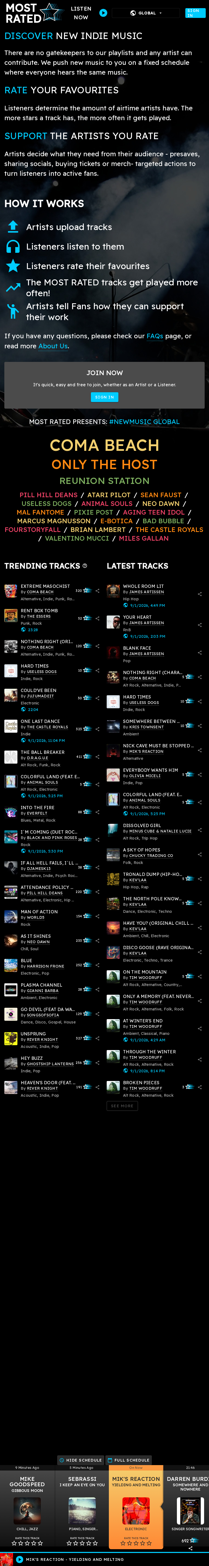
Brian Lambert (98, 529)
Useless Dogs (46, 503)
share (97, 590)
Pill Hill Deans (49, 495)
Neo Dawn (161, 503)
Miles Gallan (144, 538)
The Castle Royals (169, 529)
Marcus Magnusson (54, 521)
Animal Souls (107, 503)
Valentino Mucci (77, 538)
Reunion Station (104, 480)
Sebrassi (82, 1478)
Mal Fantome (40, 512)
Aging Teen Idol (154, 512)
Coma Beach (104, 445)
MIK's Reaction (136, 1478)
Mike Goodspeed (27, 1481)
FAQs (155, 336)
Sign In (193, 13)
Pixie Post (94, 512)
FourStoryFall (34, 529)
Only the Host (104, 464)
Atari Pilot (109, 495)
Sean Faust (161, 495)
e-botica (116, 521)
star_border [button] (14, 1543)
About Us (53, 346)
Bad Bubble (163, 521)
